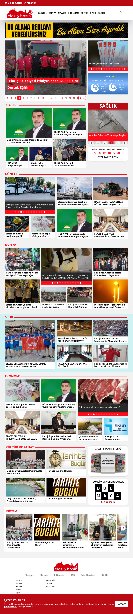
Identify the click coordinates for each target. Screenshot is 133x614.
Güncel (19, 580)
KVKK (104, 575)
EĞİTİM (84, 13)
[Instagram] (104, 153)
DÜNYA (52, 13)
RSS (73, 575)
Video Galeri (14, 2)
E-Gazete (59, 575)
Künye (44, 575)
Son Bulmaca (108, 501)
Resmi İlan (50, 586)
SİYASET (62, 13)
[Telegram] (118, 153)
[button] (84, 98)
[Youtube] (109, 153)
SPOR (93, 13)
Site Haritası (88, 575)
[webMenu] (126, 13)
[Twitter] (95, 153)
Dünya (19, 583)
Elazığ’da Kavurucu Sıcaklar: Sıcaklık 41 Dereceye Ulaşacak (105, 137)
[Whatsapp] (114, 153)
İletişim (29, 575)
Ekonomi (20, 586)
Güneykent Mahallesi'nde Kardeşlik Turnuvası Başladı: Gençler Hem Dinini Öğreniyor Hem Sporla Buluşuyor (38, 81)
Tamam (121, 604)
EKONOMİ (73, 13)
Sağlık (101, 13)
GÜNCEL (42, 13)
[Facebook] (100, 153)
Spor (18, 592)
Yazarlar (31, 2)
